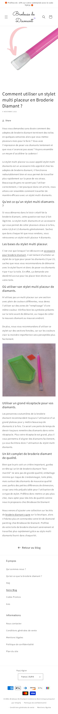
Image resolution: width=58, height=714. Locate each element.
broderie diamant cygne (17, 514)
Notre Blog (11, 590)
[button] (6, 17)
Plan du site (12, 651)
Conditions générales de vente (21, 630)
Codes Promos (13, 597)
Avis (8, 604)
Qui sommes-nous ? (16, 569)
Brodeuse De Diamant (18, 699)
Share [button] (8, 120)
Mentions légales (14, 637)
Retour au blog (31, 547)
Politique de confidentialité (20, 644)
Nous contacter (13, 623)
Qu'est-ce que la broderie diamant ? (24, 576)
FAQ (8, 583)
